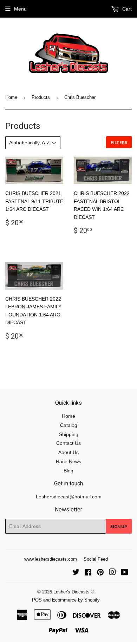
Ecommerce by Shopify (76, 600)
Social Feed (96, 559)
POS (37, 600)
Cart (126, 9)
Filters (119, 142)
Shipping (68, 434)
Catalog (68, 425)
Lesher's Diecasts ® (73, 591)
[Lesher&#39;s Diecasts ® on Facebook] (88, 573)
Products (41, 97)
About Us (68, 452)
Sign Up (118, 526)
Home (11, 97)
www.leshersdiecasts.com (50, 559)
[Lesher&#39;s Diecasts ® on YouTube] (124, 573)
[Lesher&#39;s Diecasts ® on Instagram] (112, 573)
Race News (68, 461)
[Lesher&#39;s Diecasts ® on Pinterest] (100, 573)
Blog (68, 470)
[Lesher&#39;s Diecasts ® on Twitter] (75, 573)
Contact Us (68, 443)
